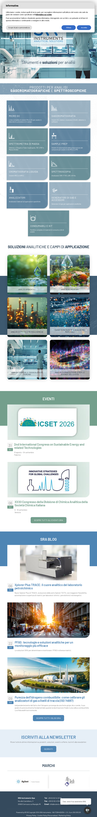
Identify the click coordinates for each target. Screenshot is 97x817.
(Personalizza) (52, 815)
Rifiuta (68, 28)
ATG (25, 812)
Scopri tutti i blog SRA (48, 718)
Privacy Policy (31, 815)
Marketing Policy (65, 815)
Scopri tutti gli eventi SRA (48, 520)
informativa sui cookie (44, 15)
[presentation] (9, 779)
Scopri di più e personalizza (19, 28)
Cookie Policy (42, 815)
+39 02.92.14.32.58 (55, 798)
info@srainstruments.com (59, 804)
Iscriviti (48, 749)
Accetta (84, 28)
